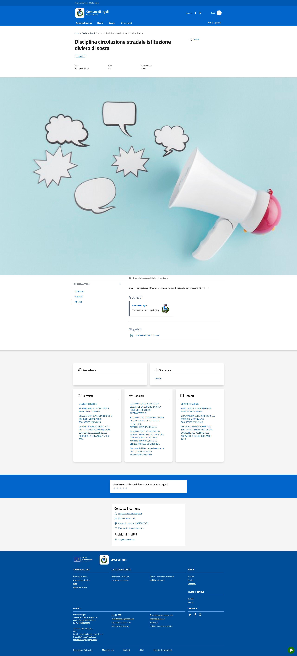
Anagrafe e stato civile (120, 576)
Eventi (190, 602)
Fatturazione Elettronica (82, 650)
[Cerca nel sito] (219, 12)
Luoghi (191, 598)
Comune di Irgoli (139, 305)
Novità (84, 33)
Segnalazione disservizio (121, 622)
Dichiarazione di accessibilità (161, 626)
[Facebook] (194, 12)
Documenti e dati (80, 587)
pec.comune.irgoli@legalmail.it (85, 639)
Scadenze (192, 583)
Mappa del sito (108, 650)
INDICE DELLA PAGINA (81, 284)
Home (77, 33)
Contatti (126, 650)
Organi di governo (80, 576)
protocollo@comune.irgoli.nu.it (91, 634)
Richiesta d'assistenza (120, 626)
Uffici (75, 583)
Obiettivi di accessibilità (162, 650)
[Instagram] (199, 12)
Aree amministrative (81, 580)
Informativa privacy (157, 618)
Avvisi (92, 33)
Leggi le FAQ (116, 615)
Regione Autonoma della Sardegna (87, 3)
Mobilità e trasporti (157, 580)
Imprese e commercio (120, 580)
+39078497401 (87, 628)
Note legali (154, 622)
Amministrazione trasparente (161, 615)
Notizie (191, 576)
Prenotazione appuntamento (123, 618)
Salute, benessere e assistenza (162, 576)
